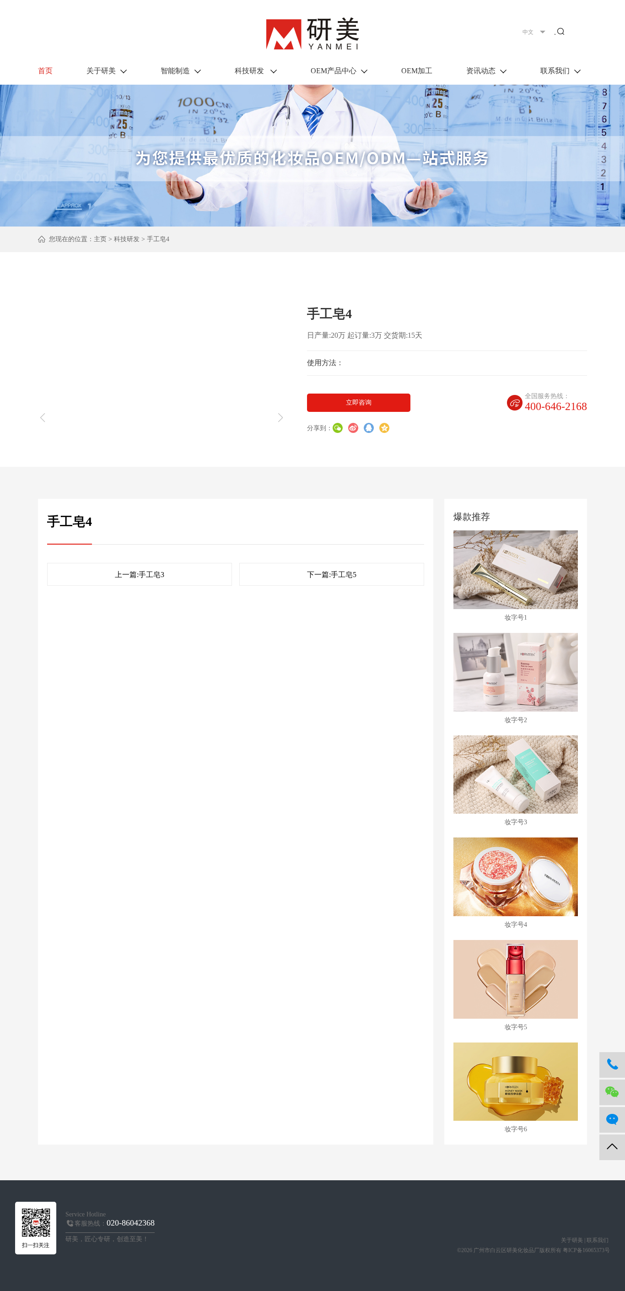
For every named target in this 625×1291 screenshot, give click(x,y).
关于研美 (101, 71)
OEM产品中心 (333, 71)
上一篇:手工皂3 (139, 574)
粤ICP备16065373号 (586, 1250)
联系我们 (555, 71)
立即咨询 (359, 402)
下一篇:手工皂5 (331, 574)
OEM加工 (416, 71)
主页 (100, 239)
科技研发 (250, 71)
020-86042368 (131, 1222)
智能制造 (175, 71)
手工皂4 (158, 239)
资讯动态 (481, 71)
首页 (45, 71)
